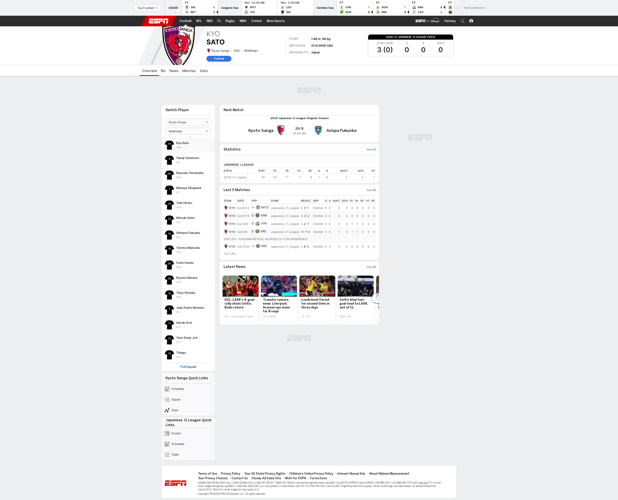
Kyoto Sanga (220, 50)
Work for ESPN (295, 478)
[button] (462, 21)
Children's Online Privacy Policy (311, 473)
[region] (312, 174)
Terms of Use (207, 473)
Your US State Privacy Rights (264, 473)
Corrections (318, 478)
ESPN (159, 21)
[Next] (458, 8)
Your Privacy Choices (213, 478)
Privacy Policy (230, 473)
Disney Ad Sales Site (266, 478)
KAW (264, 215)
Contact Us (240, 478)
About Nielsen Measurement (389, 473)
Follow (219, 58)
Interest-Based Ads (351, 473)
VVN (264, 223)
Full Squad (188, 367)
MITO (265, 207)
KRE (263, 231)
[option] (241, 298)
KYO (232, 208)
